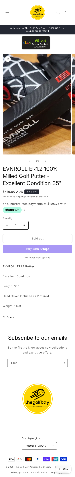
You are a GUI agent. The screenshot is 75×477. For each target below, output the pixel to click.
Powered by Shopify (40, 467)
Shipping (20, 197)
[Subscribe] (64, 363)
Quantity (8, 218)
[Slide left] (29, 161)
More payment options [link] (37, 257)
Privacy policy (18, 472)
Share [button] (10, 317)
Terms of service (38, 472)
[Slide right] (46, 161)
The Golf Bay (22, 467)
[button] (7, 12)
